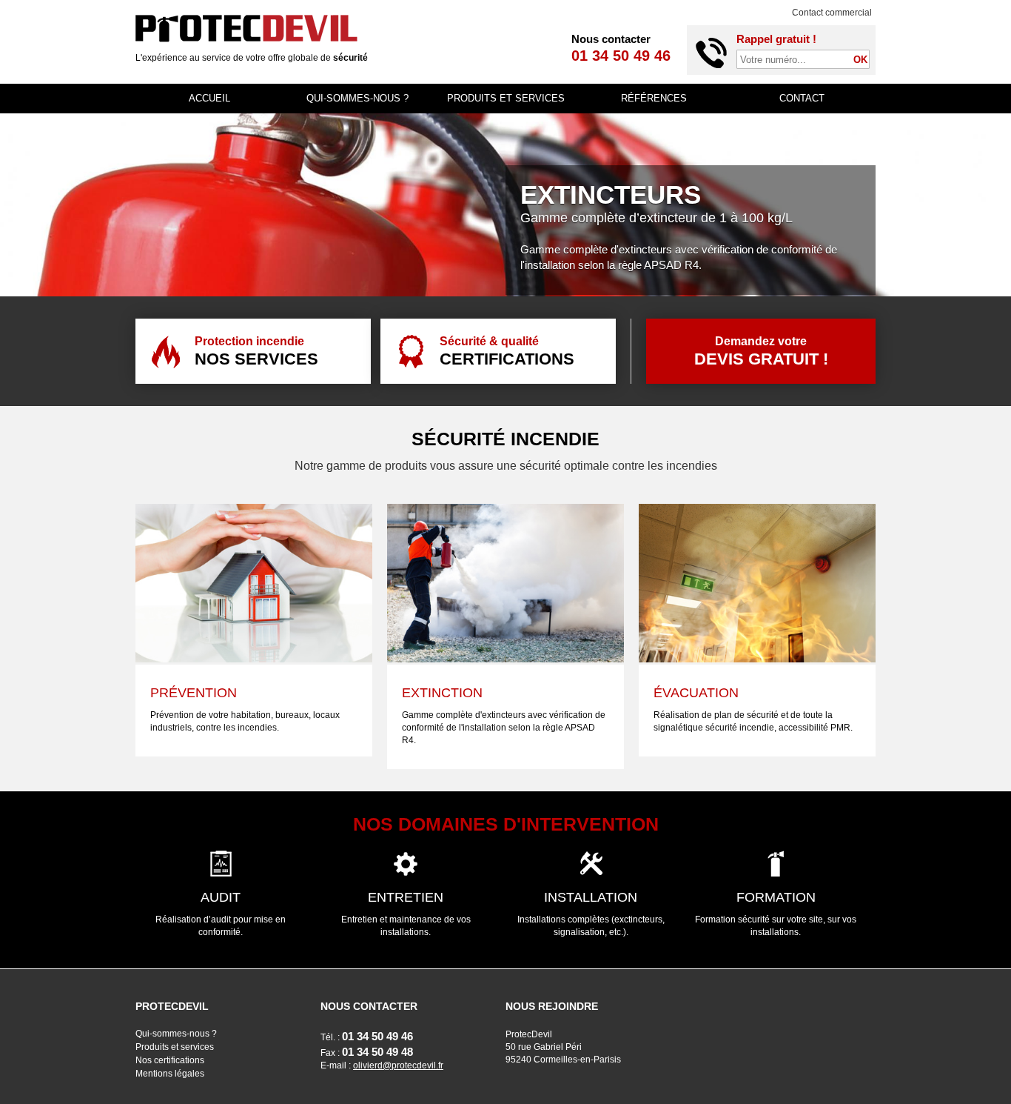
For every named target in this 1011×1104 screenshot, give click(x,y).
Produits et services (506, 98)
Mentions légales (169, 1073)
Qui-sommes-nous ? (357, 98)
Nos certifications (169, 1060)
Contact (801, 98)
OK (860, 59)
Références (654, 98)
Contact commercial (832, 12)
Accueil (209, 98)
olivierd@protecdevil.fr (398, 1065)
